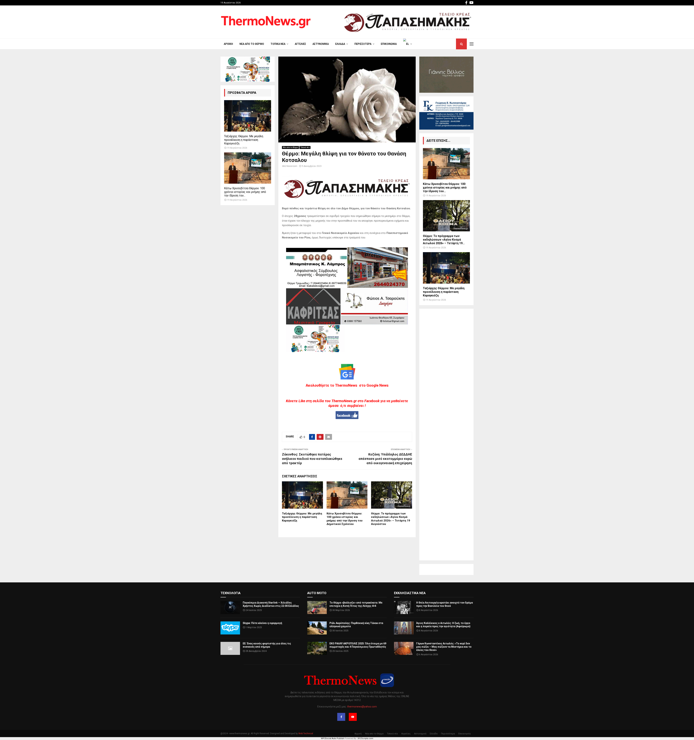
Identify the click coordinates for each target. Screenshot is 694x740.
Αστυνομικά (320, 43)
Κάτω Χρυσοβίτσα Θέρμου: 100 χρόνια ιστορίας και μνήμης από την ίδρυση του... (245, 192)
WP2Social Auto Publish (332, 738)
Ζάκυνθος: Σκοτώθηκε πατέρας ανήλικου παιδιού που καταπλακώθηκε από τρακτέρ (312, 458)
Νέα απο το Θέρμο (251, 43)
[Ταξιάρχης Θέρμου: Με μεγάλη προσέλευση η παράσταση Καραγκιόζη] (247, 115)
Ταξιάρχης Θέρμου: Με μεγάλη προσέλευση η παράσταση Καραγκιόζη (302, 517)
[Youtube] (353, 717)
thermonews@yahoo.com (362, 706)
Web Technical (305, 733)
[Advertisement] (446, 434)
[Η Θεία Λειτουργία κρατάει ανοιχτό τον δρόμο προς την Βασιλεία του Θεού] (404, 607)
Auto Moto (316, 593)
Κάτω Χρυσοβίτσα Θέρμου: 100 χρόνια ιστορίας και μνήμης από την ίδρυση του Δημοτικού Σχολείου (345, 519)
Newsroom (291, 166)
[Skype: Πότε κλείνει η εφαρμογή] (230, 627)
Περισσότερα (362, 43)
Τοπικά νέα (278, 43)
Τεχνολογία (230, 593)
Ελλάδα (340, 43)
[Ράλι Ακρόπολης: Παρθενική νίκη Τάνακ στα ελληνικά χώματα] (317, 627)
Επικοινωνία (389, 43)
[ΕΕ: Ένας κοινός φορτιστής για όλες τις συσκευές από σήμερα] (230, 648)
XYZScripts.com (365, 738)
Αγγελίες (300, 43)
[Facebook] (341, 717)
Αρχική (228, 43)
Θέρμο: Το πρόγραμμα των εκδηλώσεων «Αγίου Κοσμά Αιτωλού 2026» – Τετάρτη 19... (444, 239)
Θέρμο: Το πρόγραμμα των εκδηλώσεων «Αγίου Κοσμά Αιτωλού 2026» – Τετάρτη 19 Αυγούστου (390, 519)
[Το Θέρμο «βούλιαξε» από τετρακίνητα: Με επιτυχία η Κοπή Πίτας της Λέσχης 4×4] (317, 607)
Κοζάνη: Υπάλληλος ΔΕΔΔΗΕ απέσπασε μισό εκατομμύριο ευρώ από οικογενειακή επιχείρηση (385, 458)
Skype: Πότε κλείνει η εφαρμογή (262, 623)
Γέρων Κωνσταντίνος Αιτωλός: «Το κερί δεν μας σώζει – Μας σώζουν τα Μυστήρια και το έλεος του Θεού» (444, 646)
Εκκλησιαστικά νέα (410, 593)
